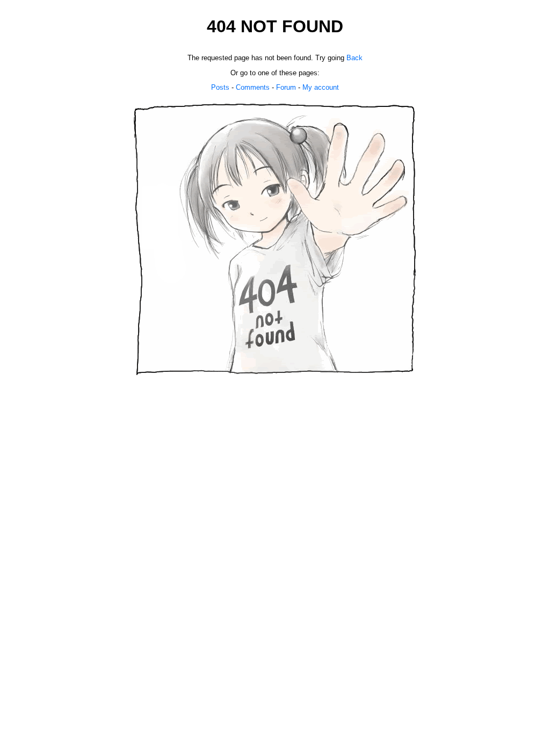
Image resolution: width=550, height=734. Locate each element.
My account (320, 87)
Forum (286, 87)
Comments (253, 87)
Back (354, 58)
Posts (220, 87)
